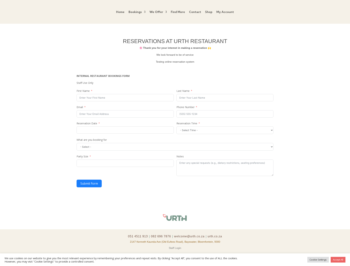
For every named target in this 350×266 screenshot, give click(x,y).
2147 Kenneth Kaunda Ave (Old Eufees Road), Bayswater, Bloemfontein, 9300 (175, 241)
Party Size (82, 156)
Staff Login (175, 247)
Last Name (183, 91)
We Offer (156, 12)
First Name (83, 91)
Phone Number (185, 107)
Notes (180, 156)
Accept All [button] (338, 259)
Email (80, 107)
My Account (225, 12)
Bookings (135, 12)
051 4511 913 (138, 236)
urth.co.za (215, 236)
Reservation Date (87, 123)
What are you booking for (92, 139)
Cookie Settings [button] (318, 259)
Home (120, 12)
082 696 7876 (161, 236)
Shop (208, 12)
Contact (195, 12)
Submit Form (89, 183)
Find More (178, 12)
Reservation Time (186, 123)
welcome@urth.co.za (189, 236)
